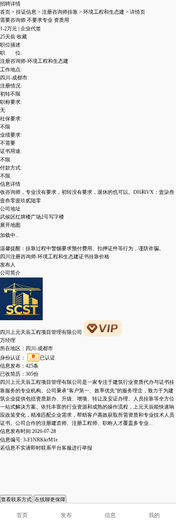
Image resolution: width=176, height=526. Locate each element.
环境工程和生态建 (103, 12)
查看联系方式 (16, 500)
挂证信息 (26, 12)
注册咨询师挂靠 (60, 12)
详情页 (137, 12)
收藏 (22, 37)
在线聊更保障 (50, 500)
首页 (5, 12)
